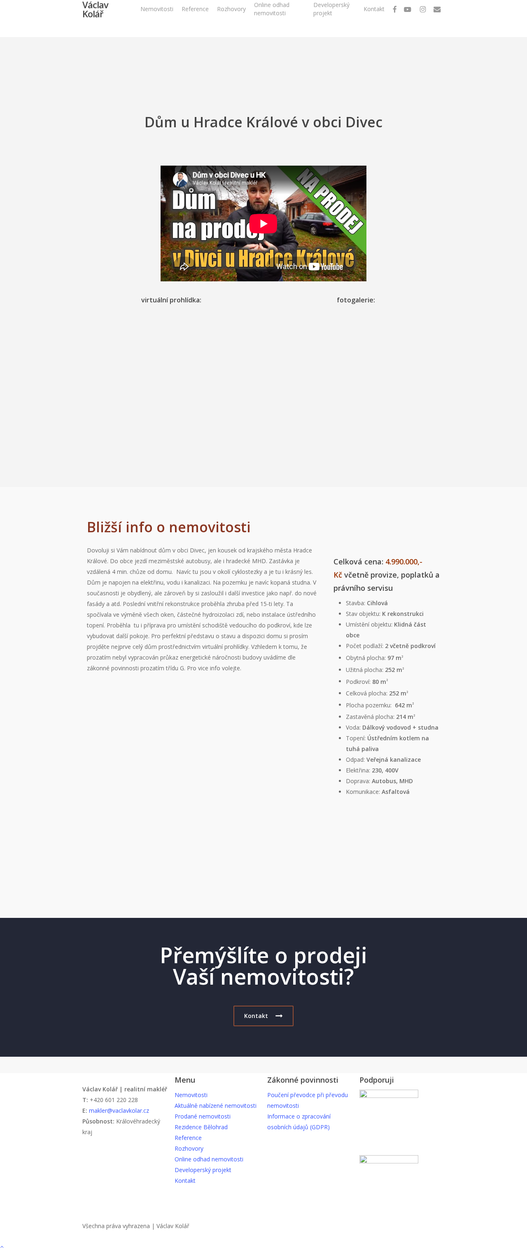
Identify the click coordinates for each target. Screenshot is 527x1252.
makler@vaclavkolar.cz (119, 1110)
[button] (263, 1016)
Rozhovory (189, 1148)
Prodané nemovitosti (203, 1116)
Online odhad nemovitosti (209, 1159)
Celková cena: (359, 561)
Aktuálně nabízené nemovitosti (216, 1105)
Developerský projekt (203, 1170)
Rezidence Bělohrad (201, 1127)
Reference (188, 1138)
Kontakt (185, 1180)
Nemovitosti (191, 1095)
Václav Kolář (95, 9)
